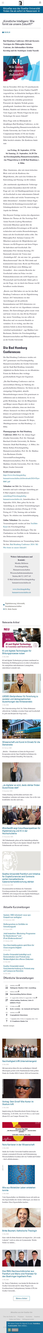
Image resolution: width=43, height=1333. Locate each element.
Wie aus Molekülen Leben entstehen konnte (18, 1189)
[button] (21, 1298)
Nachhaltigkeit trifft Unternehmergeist (19, 1061)
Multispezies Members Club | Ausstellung (23, 988)
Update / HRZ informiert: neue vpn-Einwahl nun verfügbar (17, 916)
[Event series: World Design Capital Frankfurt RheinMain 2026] (36, 998)
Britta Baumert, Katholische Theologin (19, 1230)
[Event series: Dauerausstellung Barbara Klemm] (18, 991)
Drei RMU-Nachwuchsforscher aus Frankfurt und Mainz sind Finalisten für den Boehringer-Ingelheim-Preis (19, 1274)
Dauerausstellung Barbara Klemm (21, 994)
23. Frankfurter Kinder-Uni (19, 1021)
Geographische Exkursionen (19, 1015)
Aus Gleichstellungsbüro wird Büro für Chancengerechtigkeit (18, 946)
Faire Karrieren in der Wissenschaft (18, 1144)
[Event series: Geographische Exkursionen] (19, 1012)
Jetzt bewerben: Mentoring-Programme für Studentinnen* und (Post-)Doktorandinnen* (19, 936)
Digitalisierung (10, 603)
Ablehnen (15, 1330)
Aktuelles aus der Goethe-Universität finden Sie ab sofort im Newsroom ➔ (21, 9)
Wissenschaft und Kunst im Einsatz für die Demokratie (21, 743)
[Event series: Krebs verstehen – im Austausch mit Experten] (19, 1006)
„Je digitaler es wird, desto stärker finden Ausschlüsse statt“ (21, 786)
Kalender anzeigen (8, 1026)
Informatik (21, 603)
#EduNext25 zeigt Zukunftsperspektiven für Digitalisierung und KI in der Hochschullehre (21, 831)
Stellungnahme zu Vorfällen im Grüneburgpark (15, 925)
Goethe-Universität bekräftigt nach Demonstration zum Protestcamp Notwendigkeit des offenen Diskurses (18, 956)
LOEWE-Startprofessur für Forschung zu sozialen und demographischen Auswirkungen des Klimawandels (20, 699)
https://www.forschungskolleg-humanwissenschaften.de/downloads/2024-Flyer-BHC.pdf (21, 478)
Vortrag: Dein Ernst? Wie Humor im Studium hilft (18, 1103)
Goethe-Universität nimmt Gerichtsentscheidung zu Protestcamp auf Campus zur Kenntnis (18, 968)
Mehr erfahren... (23, 1326)
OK (9, 1330)
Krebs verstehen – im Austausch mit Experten (24, 1009)
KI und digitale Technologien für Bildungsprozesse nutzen (16, 652)
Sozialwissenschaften (13, 606)
